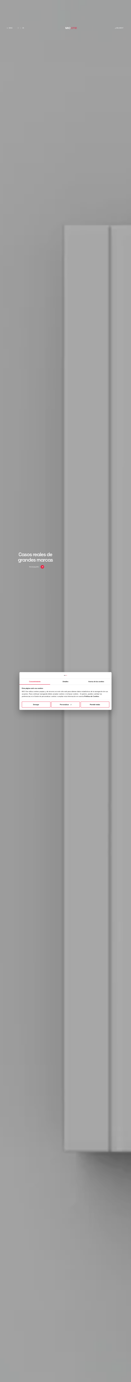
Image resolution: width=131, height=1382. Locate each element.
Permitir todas (95, 704)
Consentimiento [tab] (35, 681)
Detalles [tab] (65, 681)
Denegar (36, 704)
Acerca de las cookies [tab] (96, 681)
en (23, 28)
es (18, 28)
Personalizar (64, 704)
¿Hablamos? (119, 28)
